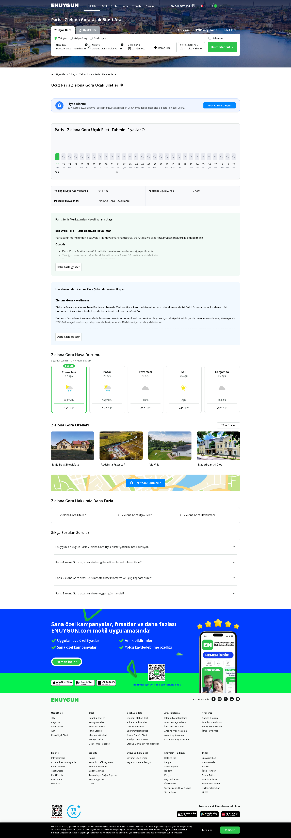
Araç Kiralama (172, 712)
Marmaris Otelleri (98, 735)
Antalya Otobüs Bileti (137, 739)
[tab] (63, 30)
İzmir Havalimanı (210, 730)
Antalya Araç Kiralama (175, 730)
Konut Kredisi (58, 766)
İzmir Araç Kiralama (174, 726)
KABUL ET (230, 829)
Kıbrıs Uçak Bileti (59, 735)
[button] (57, 156)
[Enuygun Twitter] (226, 699)
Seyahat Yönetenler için (139, 762)
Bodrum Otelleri (97, 726)
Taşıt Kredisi (57, 770)
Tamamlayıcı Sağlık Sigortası (103, 775)
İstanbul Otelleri (97, 717)
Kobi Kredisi (57, 775)
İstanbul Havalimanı (212, 722)
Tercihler (207, 829)
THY (53, 717)
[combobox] (71, 48)
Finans (55, 752)
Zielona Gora (85, 74)
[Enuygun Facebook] (214, 699)
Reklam (168, 770)
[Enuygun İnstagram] (220, 699)
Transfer (207, 712)
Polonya (73, 74)
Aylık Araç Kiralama (174, 735)
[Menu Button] (222, 6)
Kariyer (168, 775)
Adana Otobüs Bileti (137, 735)
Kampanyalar (209, 762)
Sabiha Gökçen (210, 717)
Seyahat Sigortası (98, 766)
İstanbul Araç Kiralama (175, 717)
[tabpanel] (145, 45)
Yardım (205, 766)
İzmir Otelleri (95, 730)
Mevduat (55, 783)
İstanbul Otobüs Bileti (138, 717)
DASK (91, 783)
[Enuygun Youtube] (238, 699)
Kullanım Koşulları (211, 787)
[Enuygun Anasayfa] (64, 5)
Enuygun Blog (209, 757)
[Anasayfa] (52, 74)
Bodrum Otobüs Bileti (137, 730)
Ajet (53, 730)
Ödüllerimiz (170, 783)
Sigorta (93, 752)
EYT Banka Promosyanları (64, 762)
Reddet (75, 832)
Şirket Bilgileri (171, 766)
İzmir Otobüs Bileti (136, 726)
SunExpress (57, 726)
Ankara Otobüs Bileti (137, 722)
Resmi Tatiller (209, 775)
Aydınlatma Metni (211, 783)
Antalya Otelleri (97, 722)
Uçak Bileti (61, 74)
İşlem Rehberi (209, 770)
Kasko (92, 757)
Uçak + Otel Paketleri (99, 743)
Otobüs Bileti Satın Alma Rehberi (143, 743)
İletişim (167, 762)
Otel (91, 712)
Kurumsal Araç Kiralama (176, 739)
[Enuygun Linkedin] (232, 699)
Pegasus (55, 722)
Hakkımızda (170, 757)
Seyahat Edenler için (137, 757)
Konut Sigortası (96, 779)
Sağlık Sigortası (96, 770)
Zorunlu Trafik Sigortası (101, 762)
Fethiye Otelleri (96, 739)
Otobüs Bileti (134, 712)
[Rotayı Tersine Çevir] (89, 47)
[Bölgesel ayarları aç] (204, 6)
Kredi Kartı (56, 779)
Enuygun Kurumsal (137, 752)
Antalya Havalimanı (212, 726)
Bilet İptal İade (209, 779)
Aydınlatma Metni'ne (176, 829)
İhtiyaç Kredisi (58, 757)
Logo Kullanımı (171, 779)
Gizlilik (205, 792)
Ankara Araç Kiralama (175, 722)
